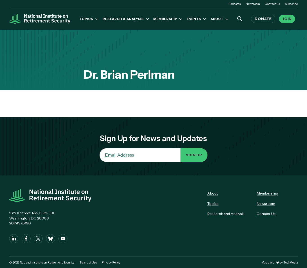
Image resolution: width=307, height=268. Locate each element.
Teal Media (290, 262)
